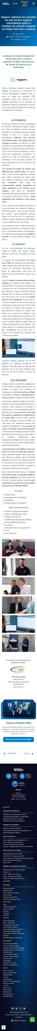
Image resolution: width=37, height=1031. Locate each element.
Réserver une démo (8, 983)
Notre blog (6, 935)
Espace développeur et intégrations (13, 929)
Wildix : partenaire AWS (9, 973)
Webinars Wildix (7, 958)
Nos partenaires (7, 979)
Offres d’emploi (7, 990)
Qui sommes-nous (8, 970)
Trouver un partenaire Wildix (11, 946)
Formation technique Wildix (10, 956)
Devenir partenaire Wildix (10, 943)
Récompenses (7, 992)
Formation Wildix (7, 952)
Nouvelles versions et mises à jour (12, 937)
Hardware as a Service (9, 962)
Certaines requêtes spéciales (13, 361)
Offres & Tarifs (7, 987)
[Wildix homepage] (6, 3)
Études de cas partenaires (10, 965)
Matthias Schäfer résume (16, 472)
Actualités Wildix (7, 975)
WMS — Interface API (9, 923)
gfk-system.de (18, 687)
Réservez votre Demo (24, 3)
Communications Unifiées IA (11, 811)
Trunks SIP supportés (9, 921)
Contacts (5, 977)
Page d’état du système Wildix (11, 931)
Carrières (5, 985)
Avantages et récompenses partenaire (13, 948)
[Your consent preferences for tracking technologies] (4, 1027)
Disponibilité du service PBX (11, 925)
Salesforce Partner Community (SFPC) (14, 950)
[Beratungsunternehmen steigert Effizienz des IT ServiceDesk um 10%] (18, 547)
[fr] (18, 769)
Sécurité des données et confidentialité (14, 933)
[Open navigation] (33, 3)
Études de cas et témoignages (11, 981)
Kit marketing (6, 960)
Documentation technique (10, 927)
